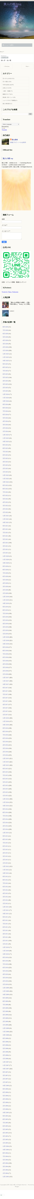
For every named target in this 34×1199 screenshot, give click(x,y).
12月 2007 (6, 1062)
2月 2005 (5, 1139)
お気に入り (7, 88)
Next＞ (27, 66)
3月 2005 (5, 1136)
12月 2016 (6, 718)
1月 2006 (5, 1109)
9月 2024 (5, 404)
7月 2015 (5, 775)
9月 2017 (5, 687)
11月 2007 (6, 1065)
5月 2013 (5, 849)
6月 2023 (5, 455)
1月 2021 (5, 553)
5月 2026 (5, 337)
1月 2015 (5, 795)
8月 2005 (5, 1119)
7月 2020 (5, 573)
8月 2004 (5, 1153)
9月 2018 (5, 647)
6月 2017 (5, 698)
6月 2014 (5, 819)
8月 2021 (5, 529)
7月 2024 (5, 411)
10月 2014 (6, 805)
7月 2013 (5, 843)
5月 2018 (5, 660)
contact (12, 311)
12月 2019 (6, 596)
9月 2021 (5, 526)
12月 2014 (6, 799)
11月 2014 (6, 802)
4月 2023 (5, 461)
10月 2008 (6, 1035)
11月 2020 (6, 559)
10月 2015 (6, 765)
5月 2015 (5, 782)
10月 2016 (6, 725)
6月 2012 (5, 886)
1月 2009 (5, 1025)
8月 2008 (5, 1041)
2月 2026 (5, 347)
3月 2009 (5, 1018)
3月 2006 (5, 1102)
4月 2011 (5, 934)
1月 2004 (5, 1173)
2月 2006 (5, 1106)
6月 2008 (5, 1045)
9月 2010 (5, 957)
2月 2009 (5, 1021)
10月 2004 (6, 1149)
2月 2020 (5, 590)
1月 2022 (5, 512)
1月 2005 (5, 1143)
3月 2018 (5, 667)
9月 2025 (5, 364)
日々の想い (7, 81)
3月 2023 (5, 465)
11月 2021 (6, 519)
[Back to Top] (2, 1196)
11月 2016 (6, 721)
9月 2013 (5, 836)
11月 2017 (6, 681)
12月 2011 (6, 907)
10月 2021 (6, 522)
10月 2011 (6, 913)
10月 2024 (6, 401)
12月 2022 (6, 475)
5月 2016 (5, 741)
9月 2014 (5, 809)
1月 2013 (5, 863)
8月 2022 (5, 488)
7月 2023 (5, 451)
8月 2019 (5, 610)
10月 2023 (6, 441)
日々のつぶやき (8, 78)
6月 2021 (5, 536)
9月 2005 (5, 1116)
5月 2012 (5, 890)
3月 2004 (5, 1166)
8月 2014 (5, 812)
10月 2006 (6, 1085)
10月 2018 (6, 644)
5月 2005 (5, 1129)
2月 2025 (5, 387)
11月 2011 (6, 910)
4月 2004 (5, 1163)
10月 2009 (6, 994)
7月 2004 (5, 1156)
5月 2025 (5, 377)
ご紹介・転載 (7, 91)
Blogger (17, 1186)
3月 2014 (5, 829)
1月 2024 (5, 431)
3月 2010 (5, 977)
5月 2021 (5, 539)
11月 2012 (6, 869)
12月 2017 (6, 677)
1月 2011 (5, 944)
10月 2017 (6, 684)
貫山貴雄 (15, 139)
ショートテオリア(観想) (10, 100)
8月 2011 (5, 920)
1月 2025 (5, 391)
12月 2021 (6, 515)
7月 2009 (5, 1004)
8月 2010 (5, 961)
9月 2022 (5, 485)
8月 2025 (5, 367)
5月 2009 (5, 1011)
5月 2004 (5, 1159)
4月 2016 (5, 745)
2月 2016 (5, 751)
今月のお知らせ (8, 84)
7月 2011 (5, 923)
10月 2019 (6, 603)
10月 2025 (6, 360)
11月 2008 (6, 1031)
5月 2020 (5, 580)
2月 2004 (5, 1170)
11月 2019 (6, 600)
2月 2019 (5, 630)
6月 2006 (5, 1092)
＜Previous (6, 66)
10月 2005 (6, 1112)
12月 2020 (6, 556)
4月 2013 (5, 853)
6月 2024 (5, 414)
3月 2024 (5, 424)
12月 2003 (6, 1176)
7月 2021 (5, 532)
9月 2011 (5, 917)
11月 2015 (6, 762)
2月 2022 (5, 509)
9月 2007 (5, 1072)
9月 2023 (5, 445)
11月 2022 (6, 478)
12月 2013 (6, 832)
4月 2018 (5, 664)
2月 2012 (5, 900)
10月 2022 (6, 482)
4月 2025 (5, 381)
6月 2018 (5, 657)
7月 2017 (5, 694)
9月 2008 (5, 1038)
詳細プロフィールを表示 (18, 142)
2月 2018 (5, 671)
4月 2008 (5, 1052)
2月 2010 (5, 981)
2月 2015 (5, 792)
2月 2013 (5, 859)
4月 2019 (5, 623)
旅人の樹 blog (12, 4)
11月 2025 (6, 357)
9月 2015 (5, 768)
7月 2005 (5, 1122)
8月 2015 (5, 772)
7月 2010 (5, 964)
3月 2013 (5, 856)
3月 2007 (5, 1075)
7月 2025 (5, 370)
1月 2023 (5, 472)
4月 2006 (5, 1099)
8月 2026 (5, 327)
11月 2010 (6, 950)
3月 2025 (5, 384)
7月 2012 (5, 883)
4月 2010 (5, 974)
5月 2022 (5, 499)
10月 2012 (6, 873)
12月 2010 (6, 947)
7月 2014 (5, 816)
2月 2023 (5, 468)
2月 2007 (5, 1079)
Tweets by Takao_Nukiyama (10, 292)
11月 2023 (6, 438)
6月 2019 (5, 617)
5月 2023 (5, 458)
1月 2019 (5, 633)
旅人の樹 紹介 (7, 103)
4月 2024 (5, 421)
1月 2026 (5, 350)
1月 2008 (5, 1058)
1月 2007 (5, 1082)
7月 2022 (5, 492)
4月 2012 (5, 893)
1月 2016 (5, 755)
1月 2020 (5, 593)
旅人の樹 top (8, 158)
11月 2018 (6, 640)
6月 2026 (5, 333)
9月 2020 (5, 566)
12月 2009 (6, 988)
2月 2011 (5, 940)
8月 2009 (5, 1001)
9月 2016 (5, 728)
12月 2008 (6, 1028)
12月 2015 (6, 758)
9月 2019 (5, 606)
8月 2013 (5, 839)
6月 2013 (5, 846)
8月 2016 (5, 731)
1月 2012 (5, 903)
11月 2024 (6, 397)
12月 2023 (6, 435)
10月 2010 (6, 954)
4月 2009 (5, 1014)
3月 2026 (5, 343)
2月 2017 (5, 711)
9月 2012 (5, 876)
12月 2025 (6, 354)
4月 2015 (5, 785)
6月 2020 (5, 576)
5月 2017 (5, 701)
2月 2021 (5, 549)
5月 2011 (5, 930)
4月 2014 (5, 826)
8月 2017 (5, 691)
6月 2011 (5, 927)
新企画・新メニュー (9, 97)
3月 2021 (5, 546)
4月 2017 (5, 704)
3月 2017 (5, 708)
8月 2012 (5, 880)
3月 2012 (5, 896)
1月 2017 (5, 714)
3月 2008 (5, 1055)
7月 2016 (5, 735)
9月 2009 (5, 998)
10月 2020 (6, 563)
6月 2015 (5, 778)
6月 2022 (5, 495)
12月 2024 (6, 394)
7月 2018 (5, 654)
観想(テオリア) (8, 94)
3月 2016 (5, 748)
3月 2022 (5, 505)
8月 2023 (5, 448)
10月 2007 (6, 1068)
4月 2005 (5, 1133)
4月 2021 (5, 542)
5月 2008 (5, 1048)
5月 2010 (5, 971)
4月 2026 (5, 340)
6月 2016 (5, 738)
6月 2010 (5, 967)
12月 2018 (6, 637)
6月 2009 (5, 1008)
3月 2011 (5, 937)
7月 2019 (5, 613)
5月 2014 (5, 822)
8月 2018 (5, 650)
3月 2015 (5, 789)
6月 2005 (5, 1126)
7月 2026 (5, 330)
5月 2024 (5, 418)
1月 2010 (5, 984)
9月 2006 (5, 1089)
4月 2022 (5, 502)
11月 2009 (6, 991)
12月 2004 (6, 1146)
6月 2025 (5, 374)
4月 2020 (5, 583)
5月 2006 (5, 1095)
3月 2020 (5, 586)
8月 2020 (5, 569)
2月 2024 (5, 428)
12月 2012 (6, 866)
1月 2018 (5, 674)
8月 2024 (5, 408)
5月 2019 (5, 620)
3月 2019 (5, 627)
